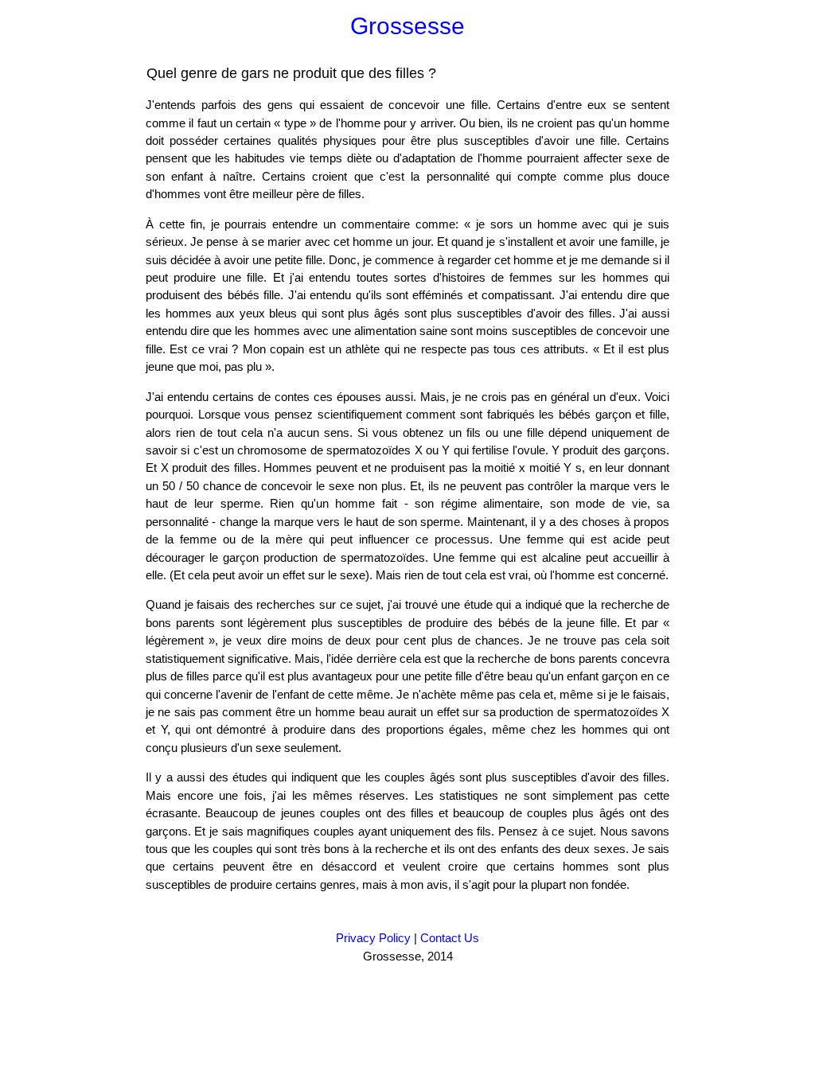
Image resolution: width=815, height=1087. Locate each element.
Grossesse (407, 26)
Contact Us (449, 938)
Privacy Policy (373, 938)
